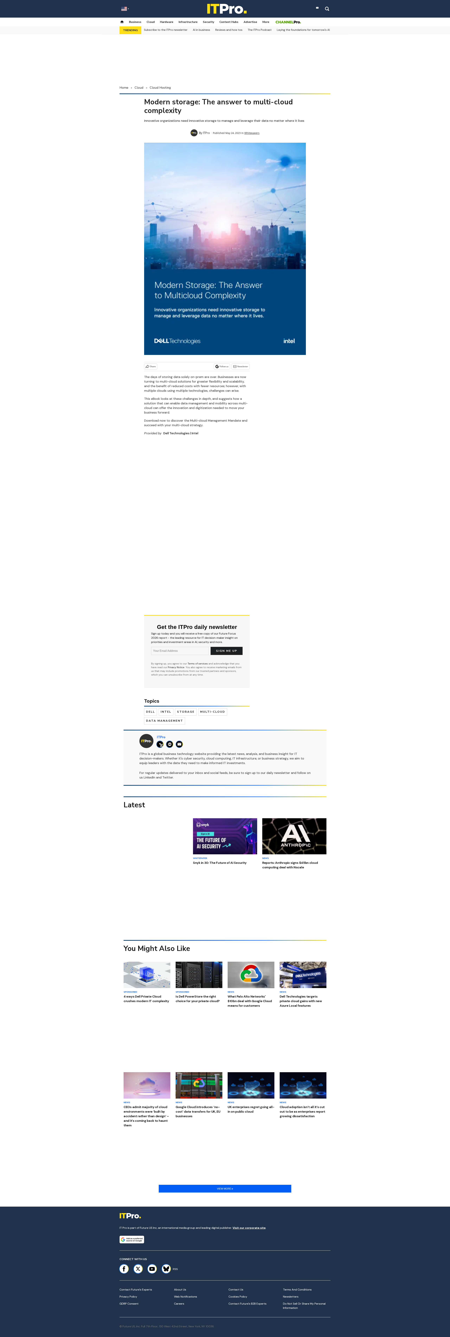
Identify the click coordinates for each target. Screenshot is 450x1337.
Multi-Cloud (212, 712)
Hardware (166, 22)
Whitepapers (251, 133)
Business (135, 22)
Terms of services (198, 663)
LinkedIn (149, 777)
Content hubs (228, 22)
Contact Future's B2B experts (247, 1304)
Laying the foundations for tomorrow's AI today (307, 30)
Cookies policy (238, 1296)
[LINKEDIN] (171, 744)
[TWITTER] (161, 744)
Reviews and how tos (228, 30)
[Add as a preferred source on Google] (132, 1239)
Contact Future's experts (136, 1289)
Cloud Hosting (160, 88)
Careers (179, 1304)
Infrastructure (188, 22)
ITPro (206, 133)
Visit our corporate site (249, 1228)
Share (153, 366)
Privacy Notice (176, 667)
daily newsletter (278, 773)
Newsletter (242, 366)
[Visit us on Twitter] (138, 1269)
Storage (186, 712)
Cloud (151, 22)
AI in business (201, 30)
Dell (150, 712)
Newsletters (290, 1296)
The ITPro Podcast (260, 30)
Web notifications (185, 1296)
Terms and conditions (297, 1289)
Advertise (250, 22)
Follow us (224, 366)
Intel (166, 712)
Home (124, 88)
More (265, 22)
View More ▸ (225, 1188)
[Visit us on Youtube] (152, 1269)
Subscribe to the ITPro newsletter (166, 30)
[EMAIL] (180, 744)
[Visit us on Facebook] (124, 1269)
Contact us (236, 1289)
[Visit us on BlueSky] (165, 1269)
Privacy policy (128, 1296)
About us (180, 1289)
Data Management (164, 721)
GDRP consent (129, 1304)
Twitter (167, 777)
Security (208, 22)
